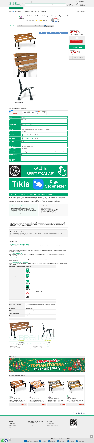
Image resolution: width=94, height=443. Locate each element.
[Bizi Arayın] (74, 1)
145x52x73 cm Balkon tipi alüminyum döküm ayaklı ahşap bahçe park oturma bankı (17, 401)
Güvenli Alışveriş (50, 423)
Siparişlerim (11, 421)
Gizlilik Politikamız (50, 429)
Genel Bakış (12, 25)
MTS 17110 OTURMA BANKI (14, 398)
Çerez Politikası (31, 425)
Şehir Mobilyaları (18, 11)
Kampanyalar (28, 2)
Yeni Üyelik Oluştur (70, 5)
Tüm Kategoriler (55, 4)
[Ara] (63, 4)
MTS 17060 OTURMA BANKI (34, 398)
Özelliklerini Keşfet (19, 102)
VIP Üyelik (11, 427)
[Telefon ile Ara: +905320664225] (70, 57)
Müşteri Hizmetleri (12, 425)
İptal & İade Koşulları (51, 427)
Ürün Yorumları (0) (36, 25)
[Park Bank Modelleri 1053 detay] (25, 65)
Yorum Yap (45, 20)
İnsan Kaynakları (50, 434)
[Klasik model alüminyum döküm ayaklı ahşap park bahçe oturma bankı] (25, 41)
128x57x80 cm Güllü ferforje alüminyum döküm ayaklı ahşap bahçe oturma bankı (75, 401)
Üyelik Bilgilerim (12, 423)
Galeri (28, 25)
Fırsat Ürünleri (35, 2)
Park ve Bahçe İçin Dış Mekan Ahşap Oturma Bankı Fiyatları (34, 11)
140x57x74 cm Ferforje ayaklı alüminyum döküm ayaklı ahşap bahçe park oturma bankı (36, 401)
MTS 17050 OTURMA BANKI (72, 398)
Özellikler (21, 25)
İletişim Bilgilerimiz (32, 418)
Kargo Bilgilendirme (48, 26)
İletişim (48, 431)
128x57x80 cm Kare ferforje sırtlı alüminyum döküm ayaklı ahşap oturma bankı (55, 401)
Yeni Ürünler (42, 2)
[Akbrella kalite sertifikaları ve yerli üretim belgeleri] (38, 171)
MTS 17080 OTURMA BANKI (53, 398)
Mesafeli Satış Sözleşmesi (52, 425)
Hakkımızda (49, 421)
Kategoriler (11, 11)
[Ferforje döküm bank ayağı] (25, 89)
